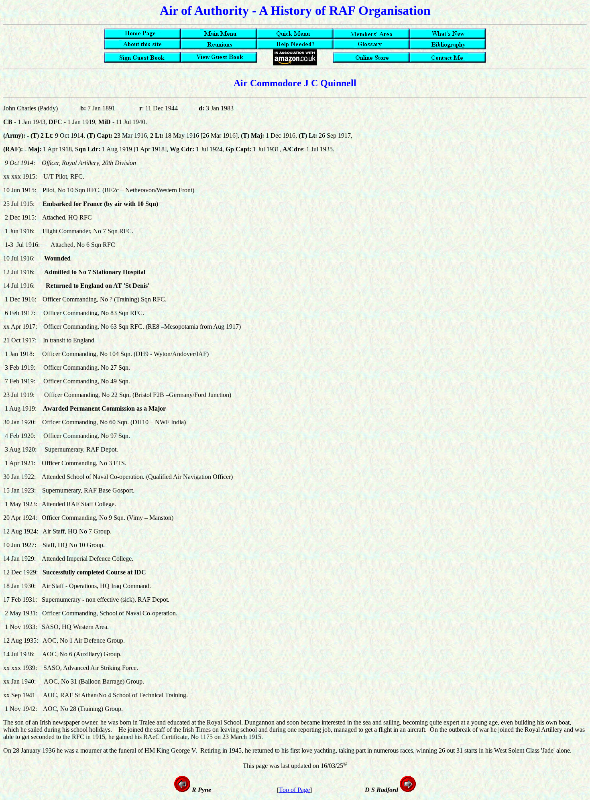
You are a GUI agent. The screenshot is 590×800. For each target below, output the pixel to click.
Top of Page (294, 789)
